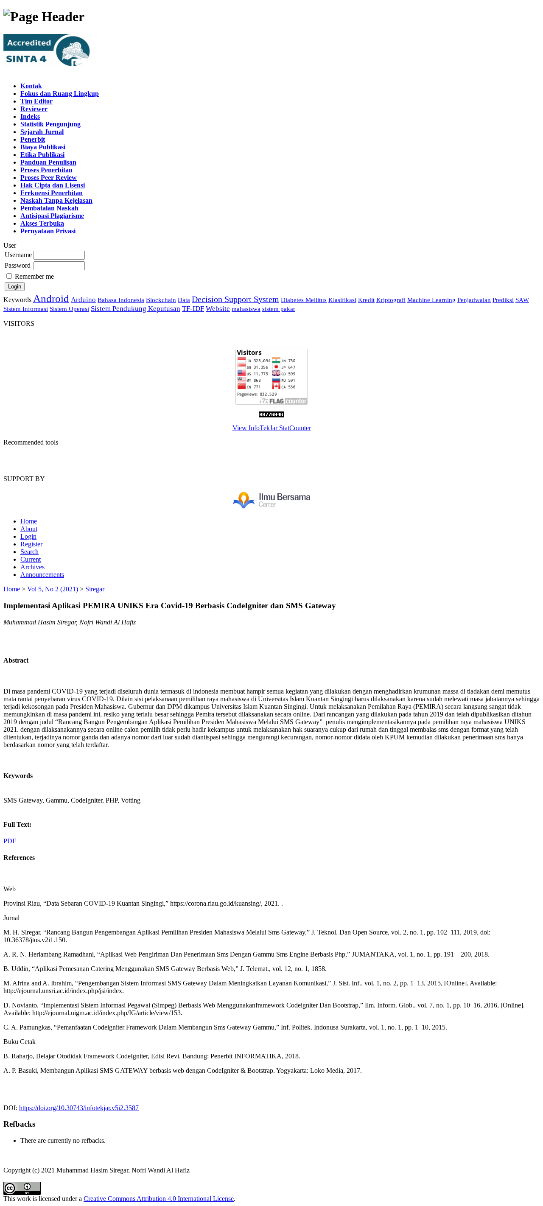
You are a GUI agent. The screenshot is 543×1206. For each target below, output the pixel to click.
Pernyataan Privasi (48, 231)
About (28, 528)
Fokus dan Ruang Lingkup (59, 93)
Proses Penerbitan (46, 169)
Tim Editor (36, 101)
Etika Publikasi (42, 154)
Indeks (30, 116)
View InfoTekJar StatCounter (271, 427)
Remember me (34, 276)
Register (31, 544)
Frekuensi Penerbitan (51, 192)
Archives (32, 567)
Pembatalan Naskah (49, 208)
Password (18, 265)
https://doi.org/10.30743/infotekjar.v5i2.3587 (79, 1107)
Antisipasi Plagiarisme (52, 215)
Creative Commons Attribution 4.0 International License (159, 1198)
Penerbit (32, 139)
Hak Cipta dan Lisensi (52, 185)
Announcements (42, 574)
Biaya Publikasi (42, 147)
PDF (9, 841)
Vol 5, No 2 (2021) (52, 589)
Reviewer (34, 108)
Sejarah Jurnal (42, 131)
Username (18, 254)
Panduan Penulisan (48, 162)
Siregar (94, 589)
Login (28, 536)
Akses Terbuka (42, 223)
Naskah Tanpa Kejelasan (56, 200)
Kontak (31, 86)
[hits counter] (271, 415)
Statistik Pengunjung (50, 124)
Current (30, 559)
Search (29, 551)
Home (28, 521)
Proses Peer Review (48, 177)
